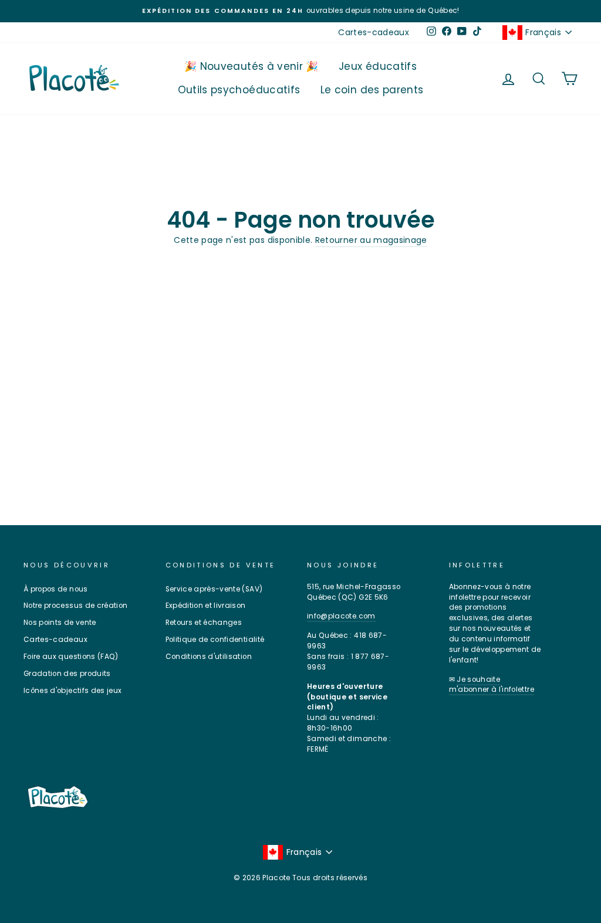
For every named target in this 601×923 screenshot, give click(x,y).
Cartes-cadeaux (373, 32)
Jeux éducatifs (378, 66)
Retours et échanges (204, 622)
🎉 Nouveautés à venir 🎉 (251, 66)
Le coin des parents (372, 90)
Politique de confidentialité (215, 639)
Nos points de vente (59, 622)
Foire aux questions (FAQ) (71, 656)
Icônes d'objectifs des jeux (72, 690)
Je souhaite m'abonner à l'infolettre (491, 685)
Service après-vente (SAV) (214, 589)
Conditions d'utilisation (209, 656)
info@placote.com (341, 616)
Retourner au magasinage (371, 240)
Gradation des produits (67, 673)
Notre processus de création (75, 605)
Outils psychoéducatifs (239, 90)
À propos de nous (55, 589)
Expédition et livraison (206, 605)
